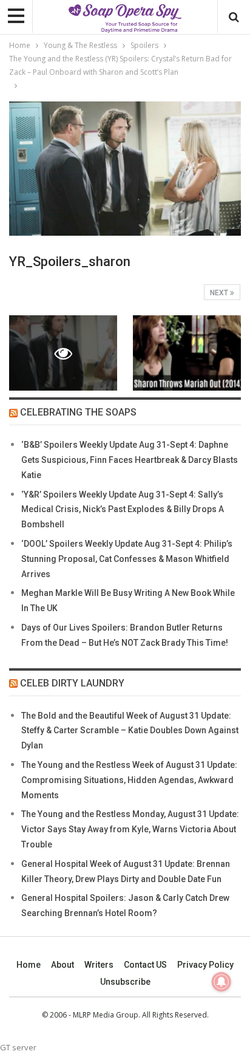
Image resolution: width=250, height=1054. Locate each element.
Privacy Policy (205, 965)
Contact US (145, 965)
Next (220, 293)
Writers (98, 965)
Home (28, 965)
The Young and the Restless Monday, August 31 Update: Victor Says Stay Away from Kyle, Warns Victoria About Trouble (130, 829)
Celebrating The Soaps (78, 412)
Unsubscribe (125, 982)
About (62, 965)
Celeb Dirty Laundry (72, 683)
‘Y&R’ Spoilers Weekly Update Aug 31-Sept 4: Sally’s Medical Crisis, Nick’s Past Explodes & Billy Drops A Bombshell (122, 510)
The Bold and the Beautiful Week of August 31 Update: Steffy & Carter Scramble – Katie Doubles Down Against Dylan (129, 731)
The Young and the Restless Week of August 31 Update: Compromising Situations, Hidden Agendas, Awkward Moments (129, 780)
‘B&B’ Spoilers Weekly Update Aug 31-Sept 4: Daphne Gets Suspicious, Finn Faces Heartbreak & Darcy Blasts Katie (129, 460)
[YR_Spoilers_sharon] (187, 353)
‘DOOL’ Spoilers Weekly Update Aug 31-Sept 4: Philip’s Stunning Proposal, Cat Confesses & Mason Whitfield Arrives (126, 559)
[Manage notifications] (221, 981)
